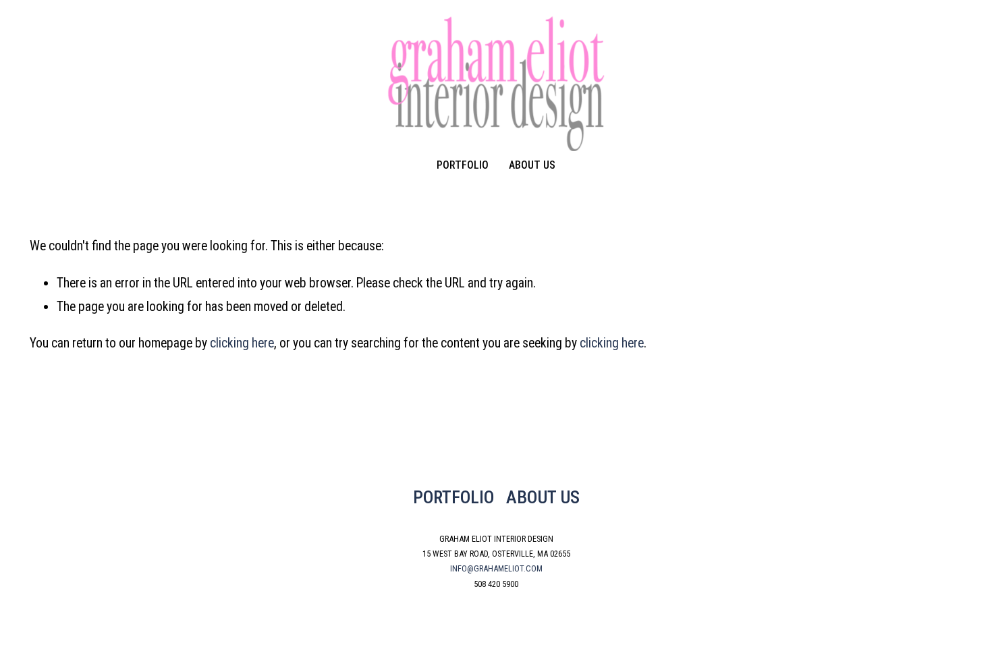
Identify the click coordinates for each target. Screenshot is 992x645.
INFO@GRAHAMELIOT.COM (496, 568)
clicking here (242, 343)
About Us (532, 165)
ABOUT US (543, 496)
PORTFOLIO (453, 496)
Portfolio (463, 165)
